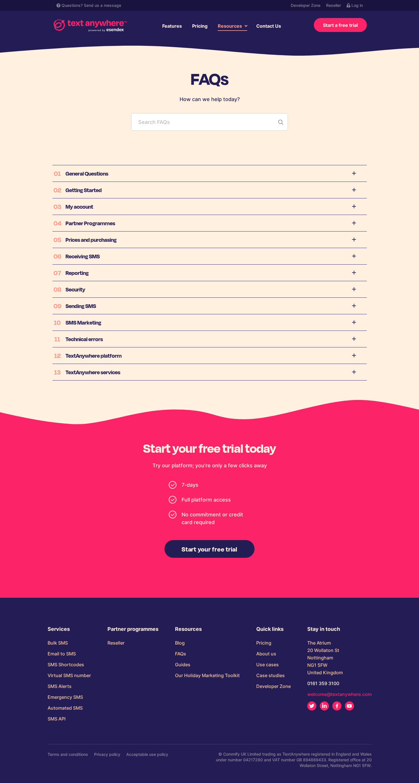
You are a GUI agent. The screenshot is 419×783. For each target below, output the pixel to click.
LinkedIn (324, 705)
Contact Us (268, 26)
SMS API (57, 719)
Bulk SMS (58, 643)
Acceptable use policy (147, 754)
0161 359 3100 (323, 683)
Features (172, 26)
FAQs (180, 654)
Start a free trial (340, 25)
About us (266, 654)
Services (59, 629)
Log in (356, 5)
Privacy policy (107, 754)
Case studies (270, 675)
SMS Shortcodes (66, 664)
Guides (182, 664)
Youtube (349, 705)
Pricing (200, 26)
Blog (180, 643)
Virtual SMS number (69, 675)
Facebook (336, 705)
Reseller (333, 5)
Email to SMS (62, 654)
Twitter (311, 705)
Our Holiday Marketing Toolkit (207, 675)
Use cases (267, 664)
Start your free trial (209, 548)
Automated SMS (65, 708)
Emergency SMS (65, 697)
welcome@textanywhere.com (339, 694)
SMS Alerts (60, 686)
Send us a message (102, 5)
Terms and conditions (68, 754)
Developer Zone (305, 5)
